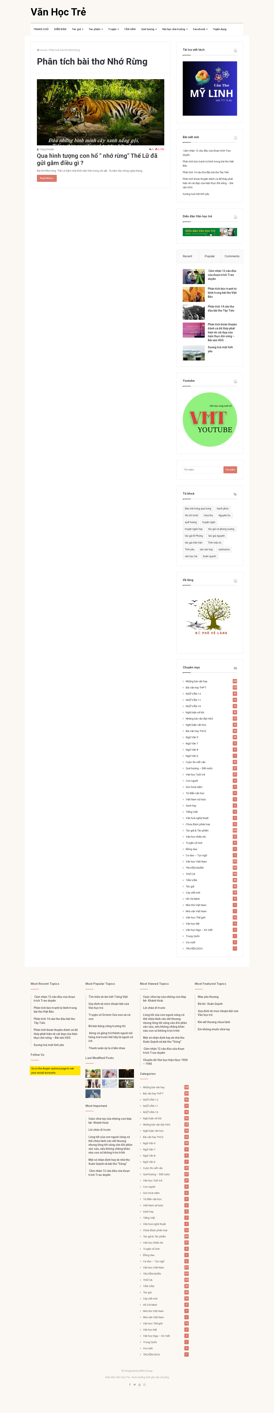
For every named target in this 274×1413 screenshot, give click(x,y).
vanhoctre (224, 549)
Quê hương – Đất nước (199, 768)
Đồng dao (191, 849)
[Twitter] (134, 1385)
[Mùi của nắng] (109, 1083)
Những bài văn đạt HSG (199, 718)
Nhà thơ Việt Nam (196, 905)
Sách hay (191, 805)
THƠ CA (190, 874)
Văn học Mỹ (192, 923)
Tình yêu (189, 549)
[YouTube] (139, 1385)
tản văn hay (206, 549)
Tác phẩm (94, 29)
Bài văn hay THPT (196, 687)
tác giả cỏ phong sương (221, 529)
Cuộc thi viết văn (195, 762)
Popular (210, 256)
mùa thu (208, 515)
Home (43, 50)
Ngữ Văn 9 (192, 737)
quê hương (191, 522)
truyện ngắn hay (194, 529)
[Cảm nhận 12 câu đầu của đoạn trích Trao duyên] (194, 276)
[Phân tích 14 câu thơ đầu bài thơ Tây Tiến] (194, 312)
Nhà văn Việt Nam (196, 911)
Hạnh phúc (223, 508)
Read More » (47, 178)
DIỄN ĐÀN (60, 29)
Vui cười (190, 942)
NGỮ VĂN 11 (193, 699)
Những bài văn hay (196, 681)
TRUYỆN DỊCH (194, 948)
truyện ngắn (208, 522)
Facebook (199, 29)
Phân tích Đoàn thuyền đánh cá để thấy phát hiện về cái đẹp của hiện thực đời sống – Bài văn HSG (208, 183)
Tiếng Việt (192, 811)
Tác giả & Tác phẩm (197, 830)
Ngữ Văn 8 (192, 749)
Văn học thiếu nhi (196, 836)
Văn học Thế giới (195, 917)
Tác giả (76, 29)
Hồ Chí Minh (193, 898)
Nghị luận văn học (196, 724)
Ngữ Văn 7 (192, 743)
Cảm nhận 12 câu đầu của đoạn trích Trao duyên (222, 274)
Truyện (112, 29)
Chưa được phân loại (198, 824)
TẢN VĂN (130, 29)
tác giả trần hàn (193, 542)
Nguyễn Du (224, 515)
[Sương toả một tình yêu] (194, 352)
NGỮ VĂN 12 (193, 693)
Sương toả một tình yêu (196, 193)
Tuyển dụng (219, 29)
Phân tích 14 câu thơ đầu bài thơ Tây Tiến (206, 172)
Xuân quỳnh (209, 556)
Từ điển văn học (195, 793)
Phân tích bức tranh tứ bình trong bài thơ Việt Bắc (222, 292)
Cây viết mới (193, 892)
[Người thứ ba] (109, 1073)
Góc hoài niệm (194, 786)
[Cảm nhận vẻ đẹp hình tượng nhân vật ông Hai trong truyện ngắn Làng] (92, 1073)
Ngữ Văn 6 (192, 755)
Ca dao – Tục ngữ (196, 855)
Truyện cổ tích (194, 842)
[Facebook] (129, 1385)
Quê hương (147, 29)
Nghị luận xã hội (195, 712)
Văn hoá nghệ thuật (197, 818)
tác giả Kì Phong (194, 535)
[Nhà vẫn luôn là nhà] (92, 1083)
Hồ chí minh (191, 515)
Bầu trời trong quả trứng (198, 508)
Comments (232, 256)
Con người (192, 780)
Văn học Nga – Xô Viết (199, 929)
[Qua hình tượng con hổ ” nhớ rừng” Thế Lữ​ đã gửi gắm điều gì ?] (100, 112)
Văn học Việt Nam (196, 861)
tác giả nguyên (216, 535)
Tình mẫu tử (214, 542)
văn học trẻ (191, 556)
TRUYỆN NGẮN (195, 867)
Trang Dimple (46, 149)
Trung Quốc (193, 936)
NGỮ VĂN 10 (193, 706)
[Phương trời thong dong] (126, 1073)
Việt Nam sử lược (196, 799)
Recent (187, 256)
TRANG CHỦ (41, 29)
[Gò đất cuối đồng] (126, 1083)
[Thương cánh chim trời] (92, 1093)
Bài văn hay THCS (196, 731)
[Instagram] (144, 1385)
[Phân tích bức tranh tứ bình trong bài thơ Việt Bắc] (194, 294)
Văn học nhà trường (173, 29)
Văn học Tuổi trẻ (195, 774)
